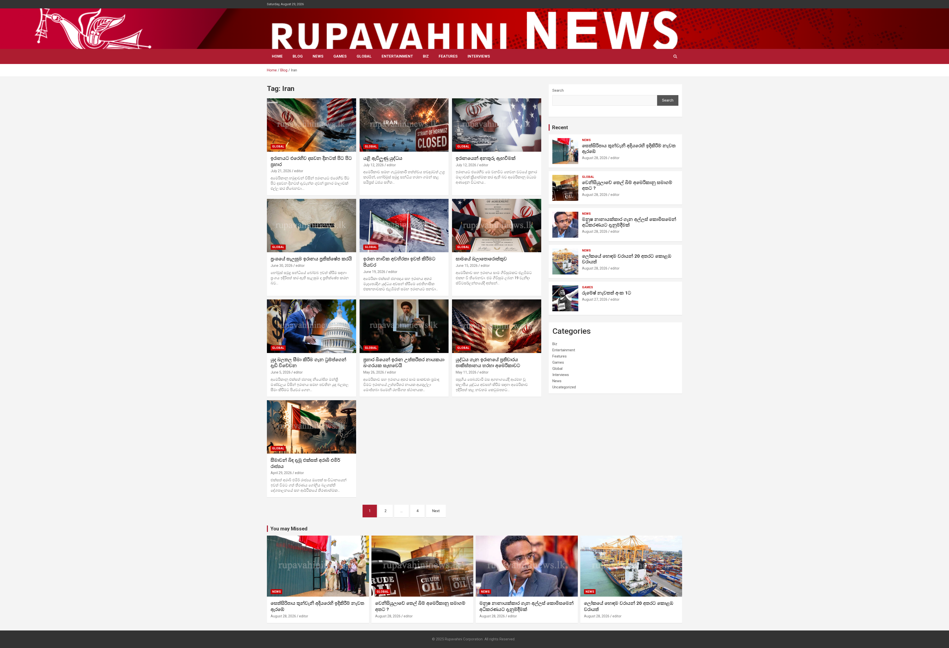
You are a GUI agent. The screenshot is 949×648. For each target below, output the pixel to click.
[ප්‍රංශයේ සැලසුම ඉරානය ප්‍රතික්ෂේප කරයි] (311, 225)
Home (277, 56)
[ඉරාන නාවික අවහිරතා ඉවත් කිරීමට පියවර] (404, 225)
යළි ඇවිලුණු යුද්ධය (382, 158)
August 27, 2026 (594, 299)
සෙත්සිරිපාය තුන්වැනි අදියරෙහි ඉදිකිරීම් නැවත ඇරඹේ (629, 148)
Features (448, 56)
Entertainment (397, 56)
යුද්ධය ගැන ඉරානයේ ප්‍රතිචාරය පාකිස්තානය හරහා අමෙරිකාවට (488, 363)
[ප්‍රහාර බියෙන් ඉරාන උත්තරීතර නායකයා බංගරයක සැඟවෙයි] (404, 326)
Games (340, 56)
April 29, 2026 (281, 473)
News (318, 56)
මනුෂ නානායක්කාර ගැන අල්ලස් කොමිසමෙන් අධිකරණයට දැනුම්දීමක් (629, 222)
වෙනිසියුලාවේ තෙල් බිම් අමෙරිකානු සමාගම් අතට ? (627, 185)
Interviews (479, 56)
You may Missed (288, 529)
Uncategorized (564, 387)
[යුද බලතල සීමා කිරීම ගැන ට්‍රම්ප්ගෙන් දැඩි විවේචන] (311, 326)
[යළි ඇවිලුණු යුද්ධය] (404, 125)
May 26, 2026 (373, 372)
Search (558, 90)
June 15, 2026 (467, 266)
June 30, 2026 (282, 266)
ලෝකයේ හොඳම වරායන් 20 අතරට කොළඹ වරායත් (626, 259)
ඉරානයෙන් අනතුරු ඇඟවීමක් (486, 158)
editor (298, 171)
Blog (298, 56)
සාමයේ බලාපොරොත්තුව (481, 259)
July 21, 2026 (281, 171)
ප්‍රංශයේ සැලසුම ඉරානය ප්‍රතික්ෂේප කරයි (311, 259)
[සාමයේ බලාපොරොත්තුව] (496, 225)
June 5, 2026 (281, 372)
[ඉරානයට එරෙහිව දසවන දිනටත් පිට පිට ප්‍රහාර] (311, 125)
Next (436, 511)
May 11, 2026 (466, 372)
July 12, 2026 (373, 165)
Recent (560, 127)
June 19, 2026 (374, 272)
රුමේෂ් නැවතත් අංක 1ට (606, 293)
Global (364, 56)
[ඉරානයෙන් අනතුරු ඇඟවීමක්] (496, 125)
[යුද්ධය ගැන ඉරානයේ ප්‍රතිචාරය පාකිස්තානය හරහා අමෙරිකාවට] (496, 326)
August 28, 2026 (594, 158)
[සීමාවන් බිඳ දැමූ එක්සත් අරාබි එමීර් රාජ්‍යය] (311, 427)
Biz (426, 56)
